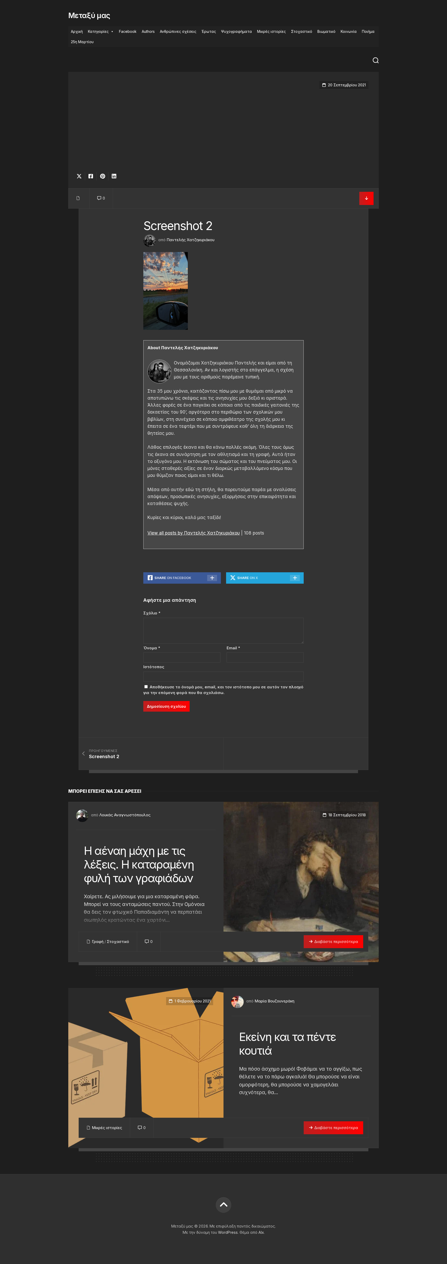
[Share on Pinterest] (102, 176)
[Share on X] (80, 176)
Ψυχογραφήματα (236, 31)
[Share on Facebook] (90, 176)
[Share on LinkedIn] (114, 176)
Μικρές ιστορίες (271, 31)
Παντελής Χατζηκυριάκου (190, 239)
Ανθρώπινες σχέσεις (178, 31)
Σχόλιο (151, 613)
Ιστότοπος (153, 666)
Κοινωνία (349, 31)
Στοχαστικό (301, 31)
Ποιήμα (368, 31)
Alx (261, 1232)
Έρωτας (209, 31)
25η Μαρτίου (82, 42)
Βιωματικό (326, 31)
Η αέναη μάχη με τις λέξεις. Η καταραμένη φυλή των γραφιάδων (139, 864)
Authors (148, 31)
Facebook (128, 31)
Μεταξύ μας (89, 15)
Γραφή (97, 941)
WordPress (228, 1232)
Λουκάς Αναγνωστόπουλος (125, 814)
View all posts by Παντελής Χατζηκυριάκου (193, 533)
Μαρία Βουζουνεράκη (274, 1001)
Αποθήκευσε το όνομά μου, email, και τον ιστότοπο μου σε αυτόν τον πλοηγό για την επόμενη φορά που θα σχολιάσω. (223, 689)
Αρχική (77, 31)
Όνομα (151, 647)
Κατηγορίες (98, 31)
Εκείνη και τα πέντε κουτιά (287, 1043)
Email (233, 647)
